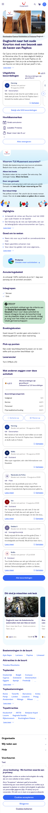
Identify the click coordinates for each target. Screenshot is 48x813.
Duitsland (17, 678)
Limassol (40, 655)
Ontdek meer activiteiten (26, 262)
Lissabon (25, 697)
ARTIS (18, 713)
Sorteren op (14, 418)
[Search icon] (35, 4)
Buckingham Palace (26, 718)
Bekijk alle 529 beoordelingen (24, 110)
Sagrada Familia (19, 715)
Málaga (20, 699)
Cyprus (15, 36)
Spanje (16, 680)
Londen (15, 697)
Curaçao (29, 675)
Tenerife (15, 694)
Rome (5, 694)
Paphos (29, 655)
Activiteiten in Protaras (27, 36)
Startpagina (7, 36)
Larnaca (19, 655)
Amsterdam (8, 699)
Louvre (6, 715)
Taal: (4, 762)
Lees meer (7, 68)
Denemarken (30, 678)
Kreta (37, 694)
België (18, 675)
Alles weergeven (24, 141)
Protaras (19, 260)
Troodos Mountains (11, 665)
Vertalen (35, 103)
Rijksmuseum (8, 718)
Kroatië (37, 680)
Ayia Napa (7, 655)
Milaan (30, 699)
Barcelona (27, 694)
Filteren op (36, 418)
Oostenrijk (7, 675)
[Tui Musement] (24, 4)
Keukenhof (7, 713)
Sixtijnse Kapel (31, 713)
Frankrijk (26, 680)
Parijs (5, 697)
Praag (35, 697)
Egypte (6, 680)
